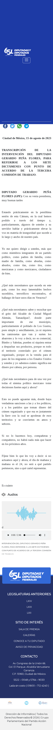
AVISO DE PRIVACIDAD (29, 647)
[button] (26, 550)
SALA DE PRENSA (29, 629)
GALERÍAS (29, 635)
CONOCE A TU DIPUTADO (29, 641)
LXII (29, 612)
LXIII (29, 607)
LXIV (29, 601)
